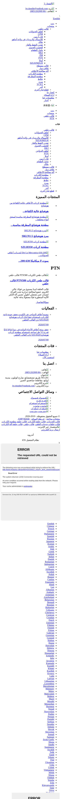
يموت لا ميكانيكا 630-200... (33, 260)
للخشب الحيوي (36, 47)
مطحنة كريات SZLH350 (35, 247)
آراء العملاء (49, 95)
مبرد (41, 82)
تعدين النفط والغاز (34, 45)
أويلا (41, 60)
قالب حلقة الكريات (37, 421)
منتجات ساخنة (53, 419)
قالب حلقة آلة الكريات (12, 424)
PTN (40, 58)
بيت (52, 23)
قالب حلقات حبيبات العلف (47, 424)
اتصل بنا (50, 92)
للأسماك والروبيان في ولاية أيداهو (27, 39)
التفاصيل (40, 302)
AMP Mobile (24, 419)
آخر (41, 87)
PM (41, 55)
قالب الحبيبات (53, 421)
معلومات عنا (48, 98)
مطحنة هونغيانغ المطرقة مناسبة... (30, 225)
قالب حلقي (43, 29)
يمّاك (40, 42)
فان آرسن (38, 37)
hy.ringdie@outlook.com (37, 8)
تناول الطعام (37, 50)
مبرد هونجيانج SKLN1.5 (35, 236)
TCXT (40, 84)
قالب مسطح (43, 65)
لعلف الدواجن (42, 151)
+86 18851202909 (38, 11)
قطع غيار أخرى (41, 89)
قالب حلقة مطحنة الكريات (14, 421)
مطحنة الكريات (36, 74)
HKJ (41, 53)
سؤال (46, 302)
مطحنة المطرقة (35, 76)
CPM (40, 34)
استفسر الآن (48, 357)
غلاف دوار (44, 68)
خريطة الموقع (38, 419)
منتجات (50, 26)
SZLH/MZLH (36, 63)
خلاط (40, 79)
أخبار (46, 100)
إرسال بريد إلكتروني (50, 429)
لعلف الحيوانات (36, 31)
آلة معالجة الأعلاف (40, 71)
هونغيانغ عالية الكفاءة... (36, 211)
